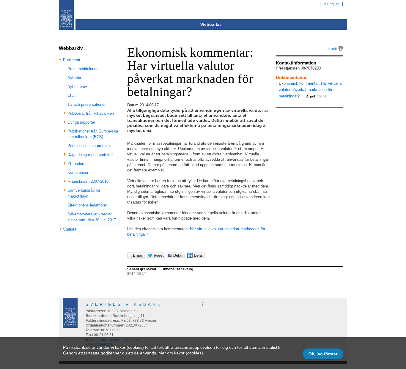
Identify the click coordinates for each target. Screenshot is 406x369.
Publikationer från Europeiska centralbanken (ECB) (92, 134)
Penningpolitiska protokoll (89, 146)
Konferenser (77, 172)
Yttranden (75, 163)
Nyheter (74, 77)
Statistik (70, 229)
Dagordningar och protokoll (90, 154)
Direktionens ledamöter (87, 205)
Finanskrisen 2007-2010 (87, 181)
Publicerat (71, 60)
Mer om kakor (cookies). (181, 353)
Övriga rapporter (81, 122)
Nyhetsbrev (77, 86)
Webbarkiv (211, 24)
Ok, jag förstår (323, 353)
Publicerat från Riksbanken (90, 113)
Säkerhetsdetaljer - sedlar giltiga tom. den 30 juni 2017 (91, 217)
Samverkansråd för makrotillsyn (83, 193)
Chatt (72, 95)
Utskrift (331, 49)
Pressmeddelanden (83, 69)
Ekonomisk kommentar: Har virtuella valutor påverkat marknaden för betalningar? (310, 89)
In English (331, 4)
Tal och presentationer (86, 104)
